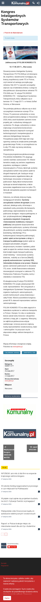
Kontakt (3, 563)
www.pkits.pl (18, 347)
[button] (34, 3)
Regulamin (5, 565)
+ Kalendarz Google (11, 352)
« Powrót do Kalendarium (13, 33)
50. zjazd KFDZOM (33, 448)
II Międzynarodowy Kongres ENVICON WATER (9, 452)
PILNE (4, 467)
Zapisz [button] (7, 598)
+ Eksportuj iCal (29, 352)
